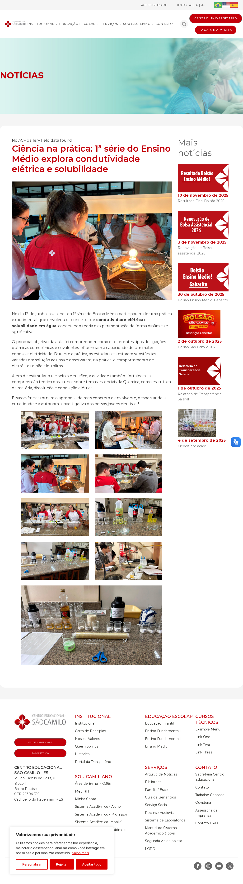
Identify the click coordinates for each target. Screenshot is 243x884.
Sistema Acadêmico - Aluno (98, 806)
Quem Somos (86, 746)
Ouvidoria (203, 802)
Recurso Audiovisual (161, 813)
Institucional (40, 24)
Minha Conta (85, 799)
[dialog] (61, 851)
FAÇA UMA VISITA (216, 30)
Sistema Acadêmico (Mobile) (98, 822)
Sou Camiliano (137, 24)
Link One (202, 737)
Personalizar (32, 864)
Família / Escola (157, 790)
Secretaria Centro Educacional (209, 777)
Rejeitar (62, 864)
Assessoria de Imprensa (206, 813)
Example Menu (207, 729)
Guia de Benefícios (160, 797)
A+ (191, 5)
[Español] (234, 5)
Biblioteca (153, 782)
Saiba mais (80, 853)
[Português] (218, 5)
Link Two (202, 745)
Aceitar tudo (91, 864)
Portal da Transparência (94, 762)
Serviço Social (156, 805)
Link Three (204, 752)
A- (202, 5)
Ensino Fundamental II (164, 739)
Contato (164, 24)
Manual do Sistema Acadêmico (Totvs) (161, 830)
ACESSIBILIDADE (154, 5)
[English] (226, 5)
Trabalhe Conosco (209, 795)
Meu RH (82, 791)
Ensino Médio (156, 746)
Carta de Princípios (90, 731)
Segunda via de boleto (163, 841)
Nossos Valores (87, 739)
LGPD (150, 849)
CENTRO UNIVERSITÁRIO (215, 18)
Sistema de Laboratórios (165, 820)
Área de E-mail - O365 (93, 783)
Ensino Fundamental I (163, 731)
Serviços (109, 24)
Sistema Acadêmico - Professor (101, 814)
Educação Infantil (159, 723)
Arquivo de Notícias (161, 774)
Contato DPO (206, 823)
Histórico (82, 754)
